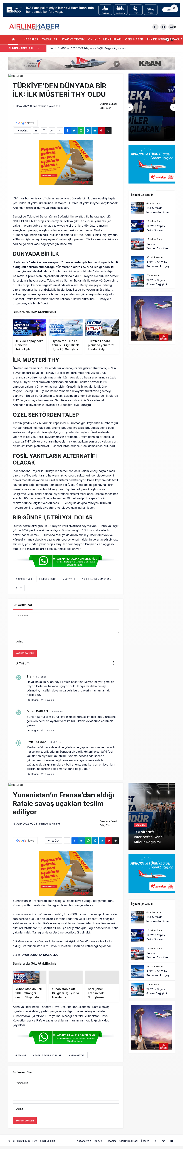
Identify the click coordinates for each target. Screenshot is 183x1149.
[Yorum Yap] (44, 130)
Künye (98, 1144)
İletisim (145, 1144)
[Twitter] (163, 1144)
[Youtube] (172, 1144)
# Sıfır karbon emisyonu (96, 579)
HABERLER (31, 39)
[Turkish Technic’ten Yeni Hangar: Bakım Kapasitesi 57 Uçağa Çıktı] (151, 107)
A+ (52, 130)
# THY (19, 588)
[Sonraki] (43, 48)
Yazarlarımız (84, 1144)
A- (60, 130)
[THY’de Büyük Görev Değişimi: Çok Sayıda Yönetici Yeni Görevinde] (151, 280)
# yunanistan (77, 1058)
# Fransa (21, 1058)
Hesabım (111, 1144)
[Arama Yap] (155, 27)
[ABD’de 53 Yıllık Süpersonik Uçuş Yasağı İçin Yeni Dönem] (151, 262)
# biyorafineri (24, 579)
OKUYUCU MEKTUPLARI (105, 39)
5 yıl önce (41, 676)
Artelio (60, 1144)
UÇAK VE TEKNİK (73, 39)
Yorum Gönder (25, 653)
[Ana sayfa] (13, 40)
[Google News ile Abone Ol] (25, 123)
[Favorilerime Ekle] (36, 130)
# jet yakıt (69, 579)
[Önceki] (38, 48)
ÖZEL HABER (134, 39)
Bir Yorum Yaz (23, 605)
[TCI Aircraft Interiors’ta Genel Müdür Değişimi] (151, 208)
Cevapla (49, 699)
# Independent (47, 579)
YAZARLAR (49, 39)
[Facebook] (155, 1144)
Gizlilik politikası (128, 1144)
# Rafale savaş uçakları (47, 1058)
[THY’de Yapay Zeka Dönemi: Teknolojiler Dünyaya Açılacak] (151, 226)
